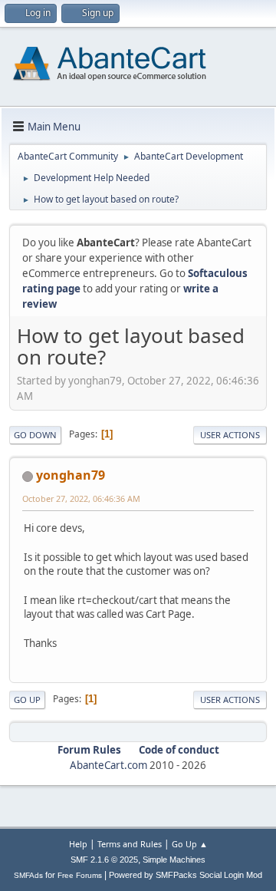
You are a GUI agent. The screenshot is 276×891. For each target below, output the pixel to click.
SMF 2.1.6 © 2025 (104, 859)
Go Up (27, 699)
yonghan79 (70, 475)
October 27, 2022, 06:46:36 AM (81, 498)
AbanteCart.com (108, 765)
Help (78, 844)
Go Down (35, 435)
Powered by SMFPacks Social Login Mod (185, 874)
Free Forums (80, 875)
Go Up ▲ (190, 844)
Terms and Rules (129, 844)
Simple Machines (174, 859)
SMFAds (28, 875)
